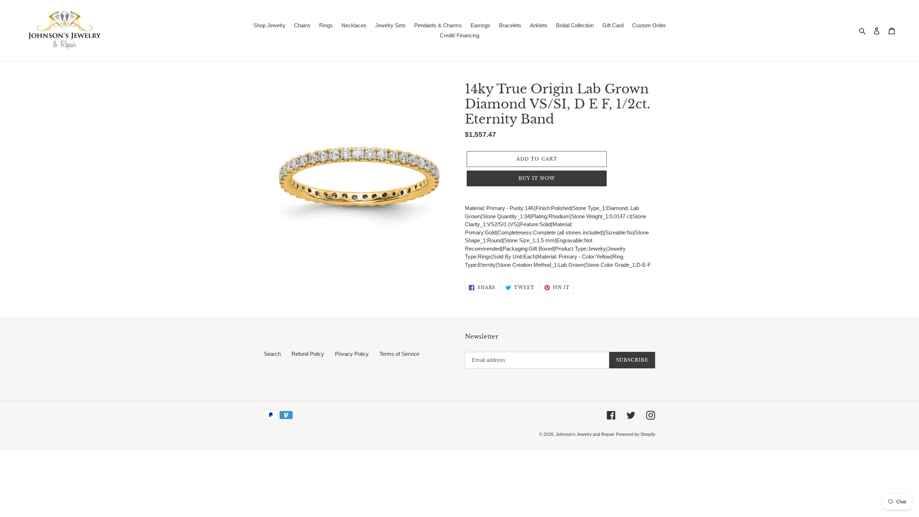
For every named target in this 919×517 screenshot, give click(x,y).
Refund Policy (307, 354)
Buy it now (536, 178)
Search (272, 354)
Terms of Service (399, 354)
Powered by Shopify (635, 434)
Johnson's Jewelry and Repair (585, 434)
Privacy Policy (352, 354)
